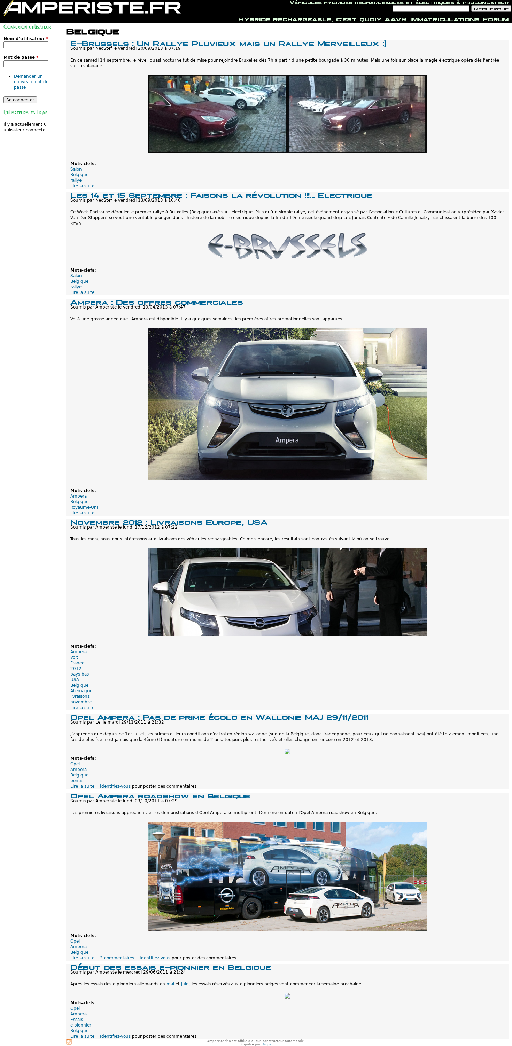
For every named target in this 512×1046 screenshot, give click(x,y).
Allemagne (81, 690)
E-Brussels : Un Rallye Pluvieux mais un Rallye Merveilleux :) (228, 42)
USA (74, 679)
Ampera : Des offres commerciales (156, 301)
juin (185, 984)
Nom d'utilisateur (25, 38)
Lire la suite (82, 186)
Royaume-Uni (84, 507)
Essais (76, 1019)
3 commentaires (117, 957)
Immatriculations (445, 18)
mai (170, 984)
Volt (74, 657)
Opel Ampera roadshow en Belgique (160, 795)
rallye (76, 180)
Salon (76, 169)
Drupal (267, 1044)
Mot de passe (20, 57)
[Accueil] (92, 8)
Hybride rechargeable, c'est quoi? (309, 18)
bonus (76, 780)
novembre (81, 702)
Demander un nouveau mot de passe (31, 82)
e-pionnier (80, 1025)
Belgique (79, 174)
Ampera (78, 496)
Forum (496, 18)
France (77, 663)
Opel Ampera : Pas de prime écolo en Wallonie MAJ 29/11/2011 (219, 716)
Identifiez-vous (115, 786)
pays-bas (79, 674)
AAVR (396, 18)
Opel (75, 764)
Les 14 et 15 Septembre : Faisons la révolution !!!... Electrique (221, 194)
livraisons (80, 696)
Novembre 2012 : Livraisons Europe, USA (168, 521)
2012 (76, 668)
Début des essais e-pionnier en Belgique (170, 966)
